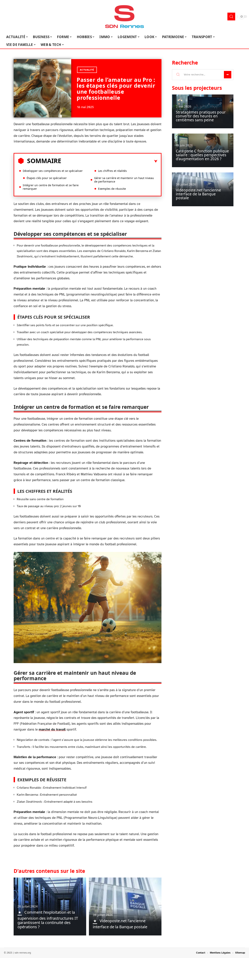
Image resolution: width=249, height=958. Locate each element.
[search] (231, 16)
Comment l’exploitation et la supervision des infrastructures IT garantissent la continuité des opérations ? (48, 919)
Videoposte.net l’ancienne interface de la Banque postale (198, 194)
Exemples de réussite (112, 189)
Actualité (87, 69)
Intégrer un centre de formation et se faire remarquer (51, 187)
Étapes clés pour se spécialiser (47, 178)
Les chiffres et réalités (112, 171)
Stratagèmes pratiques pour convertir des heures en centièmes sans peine (201, 116)
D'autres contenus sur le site (49, 870)
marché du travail (52, 729)
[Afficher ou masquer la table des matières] (109, 161)
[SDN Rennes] (124, 16)
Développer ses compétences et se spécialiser (53, 171)
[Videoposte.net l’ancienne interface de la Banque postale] (125, 906)
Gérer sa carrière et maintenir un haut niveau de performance (124, 179)
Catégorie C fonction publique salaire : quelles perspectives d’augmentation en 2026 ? (202, 155)
